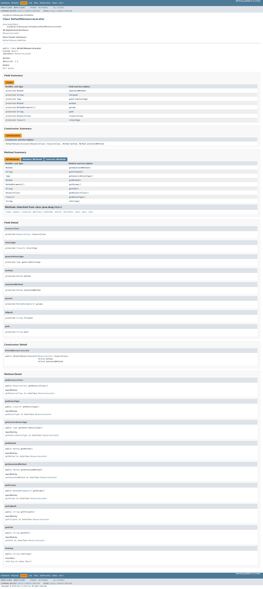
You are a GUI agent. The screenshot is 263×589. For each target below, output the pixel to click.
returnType (74, 120)
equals (16, 212)
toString (73, 201)
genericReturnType (78, 99)
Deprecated (45, 3)
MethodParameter (25, 107)
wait (77, 212)
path (71, 112)
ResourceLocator (11, 33)
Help (61, 3)
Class (19, 120)
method (72, 103)
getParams (74, 184)
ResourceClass (24, 116)
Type (19, 99)
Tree (36, 3)
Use (30, 3)
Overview (5, 3)
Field (20, 11)
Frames (33, 8)
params (72, 107)
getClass (37, 212)
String (20, 95)
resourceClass (76, 116)
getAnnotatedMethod (79, 168)
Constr (28, 11)
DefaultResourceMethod (14, 40)
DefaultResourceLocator (18, 144)
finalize (26, 212)
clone (8, 212)
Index (54, 3)
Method (36, 11)
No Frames (43, 8)
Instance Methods (32, 159)
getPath (73, 189)
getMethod (74, 180)
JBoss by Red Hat (24, 586)
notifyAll (68, 212)
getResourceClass (78, 193)
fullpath (73, 95)
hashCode (48, 212)
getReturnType (76, 197)
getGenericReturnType (80, 176)
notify (58, 212)
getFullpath (75, 172)
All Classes (58, 8)
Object (15, 51)
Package (15, 3)
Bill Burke (8, 68)
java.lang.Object (10, 24)
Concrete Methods (56, 159)
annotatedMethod (77, 91)
